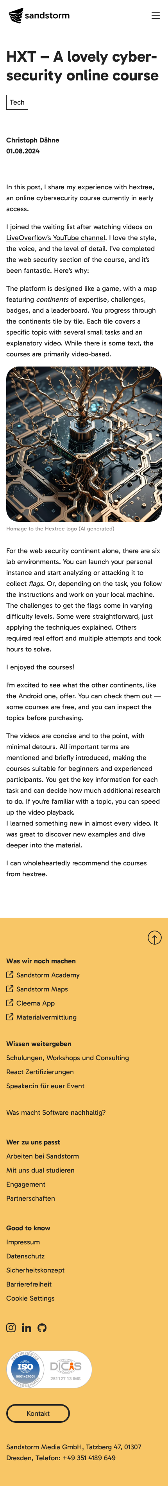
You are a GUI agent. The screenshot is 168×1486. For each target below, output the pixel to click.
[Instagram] (12, 1328)
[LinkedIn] (26, 1328)
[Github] (42, 1328)
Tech (17, 102)
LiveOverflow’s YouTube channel (55, 237)
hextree (140, 187)
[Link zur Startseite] (39, 15)
